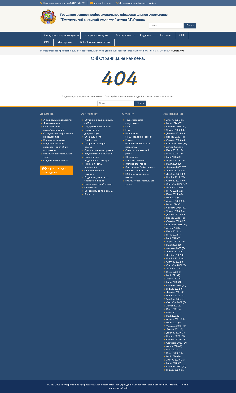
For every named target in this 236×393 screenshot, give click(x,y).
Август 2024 (172, 187)
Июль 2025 (172, 150)
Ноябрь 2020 (173, 336)
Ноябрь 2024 (173, 177)
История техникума (96, 35)
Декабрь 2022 (173, 255)
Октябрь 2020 (173, 339)
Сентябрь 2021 (174, 302)
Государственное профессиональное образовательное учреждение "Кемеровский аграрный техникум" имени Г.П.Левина (104, 50)
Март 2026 (172, 123)
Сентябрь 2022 (174, 265)
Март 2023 (172, 245)
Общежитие (90, 187)
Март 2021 (172, 322)
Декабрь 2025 (173, 133)
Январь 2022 (173, 288)
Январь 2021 (173, 329)
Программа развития (54, 140)
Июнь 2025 (172, 153)
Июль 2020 (172, 349)
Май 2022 (171, 275)
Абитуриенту (123, 35)
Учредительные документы (57, 120)
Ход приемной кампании (97, 126)
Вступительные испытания (98, 153)
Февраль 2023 (173, 248)
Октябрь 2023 (173, 221)
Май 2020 (171, 356)
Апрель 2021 (173, 319)
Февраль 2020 (173, 366)
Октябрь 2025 (173, 140)
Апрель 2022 (173, 278)
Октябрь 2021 (173, 299)
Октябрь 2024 (173, 180)
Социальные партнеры (55, 160)
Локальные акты (51, 123)
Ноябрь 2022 (173, 258)
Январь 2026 (173, 130)
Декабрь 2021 (173, 292)
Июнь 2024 (172, 194)
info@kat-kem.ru (102, 3)
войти (152, 3)
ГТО (127, 126)
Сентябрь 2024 (174, 184)
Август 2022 (172, 268)
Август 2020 (172, 346)
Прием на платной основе (98, 184)
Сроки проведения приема (98, 150)
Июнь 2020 (172, 353)
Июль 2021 (172, 309)
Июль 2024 (172, 191)
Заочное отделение (135, 163)
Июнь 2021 (172, 312)
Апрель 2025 (173, 160)
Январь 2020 (173, 370)
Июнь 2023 (172, 234)
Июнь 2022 (172, 272)
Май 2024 (171, 197)
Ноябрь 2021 (173, 295)
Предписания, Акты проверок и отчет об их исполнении (55, 147)
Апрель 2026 (173, 120)
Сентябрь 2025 (174, 143)
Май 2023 (171, 238)
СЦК (182, 35)
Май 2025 (171, 157)
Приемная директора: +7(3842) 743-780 (64, 3)
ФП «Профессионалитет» (95, 42)
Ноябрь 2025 (173, 136)
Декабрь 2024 (173, 174)
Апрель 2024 (173, 201)
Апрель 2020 (173, 359)
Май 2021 (171, 315)
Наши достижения (134, 160)
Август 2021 (172, 305)
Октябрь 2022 (173, 261)
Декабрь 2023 (173, 214)
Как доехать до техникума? (98, 191)
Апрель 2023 (173, 241)
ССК (46, 42)
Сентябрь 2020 (174, 343)
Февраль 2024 (173, 207)
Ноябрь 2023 (173, 218)
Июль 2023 (172, 231)
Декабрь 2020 (173, 332)
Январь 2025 (173, 170)
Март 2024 (172, 204)
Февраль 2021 (173, 326)
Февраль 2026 (173, 126)
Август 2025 (172, 147)
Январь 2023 (173, 251)
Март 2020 (172, 363)
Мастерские (65, 42)
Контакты (165, 35)
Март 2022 (172, 282)
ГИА (127, 130)
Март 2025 (172, 163)
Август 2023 (172, 228)
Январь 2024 (173, 211)
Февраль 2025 (173, 167)
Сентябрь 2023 (174, 224)
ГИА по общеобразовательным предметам (137, 143)
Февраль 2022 (173, 285)
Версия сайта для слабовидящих (54, 170)
